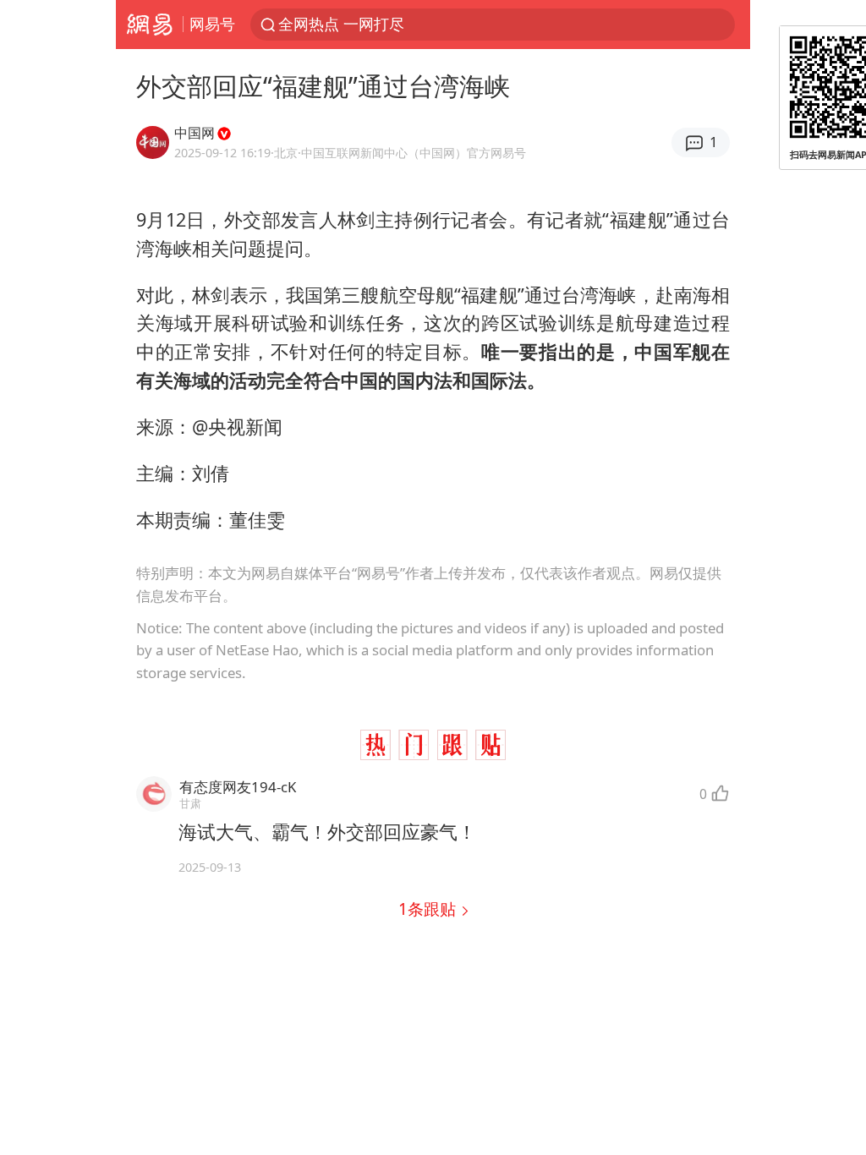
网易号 (212, 24)
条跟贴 (429, 908)
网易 (149, 24)
